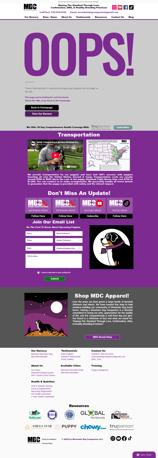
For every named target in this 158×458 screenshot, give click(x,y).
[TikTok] (131, 7)
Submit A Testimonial (70, 356)
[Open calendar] (79, 248)
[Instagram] (114, 7)
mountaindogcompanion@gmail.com (98, 12)
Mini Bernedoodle (39, 356)
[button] (42, 107)
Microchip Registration (41, 391)
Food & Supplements (41, 389)
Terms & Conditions (49, 439)
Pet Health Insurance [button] (41, 394)
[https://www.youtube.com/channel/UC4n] (120, 7)
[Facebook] (125, 7)
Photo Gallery (67, 359)
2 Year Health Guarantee (42, 396)
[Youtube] (118, 438)
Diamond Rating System (42, 373)
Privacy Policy (47, 443)
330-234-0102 (107, 354)
